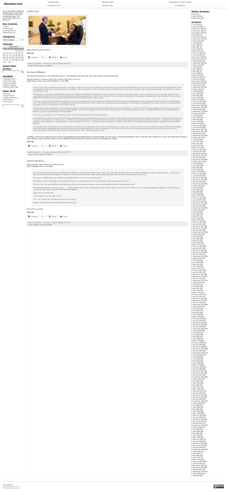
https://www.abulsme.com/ (11, 488)
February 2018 (198, 125)
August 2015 (197, 186)
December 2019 (198, 81)
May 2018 (196, 119)
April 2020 (196, 73)
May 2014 (196, 216)
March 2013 (197, 244)
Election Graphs (108, 2)
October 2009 (197, 327)
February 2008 (198, 367)
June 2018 (196, 117)
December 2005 (198, 419)
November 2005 (198, 421)
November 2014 (198, 204)
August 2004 (197, 451)
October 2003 (197, 469)
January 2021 (197, 55)
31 (22, 60)
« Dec (5, 62)
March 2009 (197, 341)
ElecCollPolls (198, 16)
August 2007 (197, 379)
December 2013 (198, 226)
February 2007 (198, 391)
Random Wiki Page (11, 87)
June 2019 (196, 93)
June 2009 (196, 335)
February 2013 (198, 246)
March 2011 (197, 292)
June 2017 (196, 141)
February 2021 (198, 53)
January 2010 (197, 321)
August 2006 (197, 403)
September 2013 (198, 232)
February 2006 (198, 415)
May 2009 (196, 337)
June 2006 (196, 407)
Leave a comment (46, 66)
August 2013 (197, 234)
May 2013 (196, 240)
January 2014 (197, 224)
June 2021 (196, 45)
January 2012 (197, 272)
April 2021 (196, 49)
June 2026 (196, 25)
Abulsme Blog (53, 2)
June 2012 (196, 262)
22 (16, 57)
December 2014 (198, 202)
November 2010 (198, 300)
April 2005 (196, 435)
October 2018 (197, 109)
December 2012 (198, 250)
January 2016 (197, 176)
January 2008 (197, 369)
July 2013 (196, 236)
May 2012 (196, 264)
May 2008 (196, 361)
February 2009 (198, 343)
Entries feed (8, 28)
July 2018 (196, 115)
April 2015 (196, 194)
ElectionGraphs (198, 18)
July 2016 (196, 164)
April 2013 (196, 242)
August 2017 (197, 137)
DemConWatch (44, 50)
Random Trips (108, 5)
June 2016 (196, 166)
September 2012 (198, 256)
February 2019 (198, 101)
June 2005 (196, 431)
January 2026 (197, 27)
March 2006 (197, 413)
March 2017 (197, 147)
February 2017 (198, 149)
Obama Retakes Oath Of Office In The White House (45, 164)
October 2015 (197, 182)
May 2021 (196, 47)
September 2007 (198, 377)
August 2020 (197, 65)
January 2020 (197, 79)
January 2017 (197, 151)
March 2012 (197, 268)
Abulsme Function (11, 98)
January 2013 (197, 248)
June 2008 (196, 359)
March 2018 (197, 123)
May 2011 (196, 288)
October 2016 (197, 158)
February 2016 (198, 174)
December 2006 (198, 395)
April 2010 (196, 314)
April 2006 (196, 411)
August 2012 (197, 258)
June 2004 (196, 453)
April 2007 (196, 387)
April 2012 (196, 266)
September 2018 (198, 111)
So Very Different (36, 72)
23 (19, 57)
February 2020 (198, 77)
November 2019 (198, 83)
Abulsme (196, 14)
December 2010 (198, 298)
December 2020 (198, 57)
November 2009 (198, 325)
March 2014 (197, 220)
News (36, 66)
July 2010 (196, 308)
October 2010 (197, 302)
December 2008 (198, 347)
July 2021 (196, 43)
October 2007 (197, 375)
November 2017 (198, 131)
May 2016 (196, 168)
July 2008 (196, 357)
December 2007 (198, 371)
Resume (7, 94)
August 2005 (197, 427)
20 (10, 57)
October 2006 (197, 399)
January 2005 (197, 441)
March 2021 (197, 51)
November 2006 (198, 397)
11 (4, 55)
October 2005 (197, 423)
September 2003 (198, 471)
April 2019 (196, 97)
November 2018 (198, 107)
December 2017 (198, 129)
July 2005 (196, 429)
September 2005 (198, 425)
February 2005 (198, 439)
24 (22, 57)
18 (4, 57)
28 (13, 60)
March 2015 (197, 196)
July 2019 (196, 91)
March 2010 (197, 317)
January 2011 (197, 296)
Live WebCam (180, 5)
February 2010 (198, 319)
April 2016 (196, 170)
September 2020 (198, 63)
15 (16, 55)
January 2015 (197, 200)
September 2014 (198, 208)
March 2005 (197, 437)
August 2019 (197, 89)
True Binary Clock (53, 5)
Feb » (10, 62)
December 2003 (198, 465)
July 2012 (196, 260)
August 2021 (197, 41)
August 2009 (197, 331)
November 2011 (198, 276)
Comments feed (10, 30)
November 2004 (198, 445)
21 (13, 57)
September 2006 (198, 401)
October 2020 (197, 61)
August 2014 (197, 210)
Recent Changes (10, 85)
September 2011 (198, 280)
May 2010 (196, 312)
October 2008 (197, 351)
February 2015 (198, 198)
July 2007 (196, 381)
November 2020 (198, 59)
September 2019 (198, 87)
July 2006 (196, 405)
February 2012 (198, 270)
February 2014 (198, 222)
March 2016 (197, 172)
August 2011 (197, 282)
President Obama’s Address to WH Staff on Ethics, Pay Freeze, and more (53, 79)
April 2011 (196, 290)
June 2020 (196, 69)
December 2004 (198, 443)
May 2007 (196, 385)
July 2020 (196, 67)
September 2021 (198, 39)
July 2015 (196, 188)
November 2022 (198, 33)
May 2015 (196, 192)
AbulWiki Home (9, 79)
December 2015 (198, 178)
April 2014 (196, 218)
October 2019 (197, 85)
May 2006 (196, 409)
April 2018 (196, 121)
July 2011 (196, 284)
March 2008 (197, 365)
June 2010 (196, 310)
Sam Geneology (10, 81)
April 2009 (196, 339)
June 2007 (196, 383)
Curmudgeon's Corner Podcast (180, 2)
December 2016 (198, 153)
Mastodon (6, 20)
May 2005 (196, 433)
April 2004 (196, 457)
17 (22, 55)
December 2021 (198, 37)
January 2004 (197, 463)
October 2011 (197, 278)
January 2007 (197, 393)
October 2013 (197, 230)
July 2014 (196, 212)
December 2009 (198, 323)
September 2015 (198, 184)
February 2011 (198, 294)
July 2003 (196, 475)
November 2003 (198, 467)
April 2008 (196, 363)
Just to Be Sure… (36, 161)
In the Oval (33, 11)
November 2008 (198, 349)
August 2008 (197, 355)
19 (7, 57)
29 (16, 60)
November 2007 (198, 373)
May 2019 (196, 95)
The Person (8, 102)
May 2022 (196, 35)
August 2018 (197, 113)
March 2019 (197, 99)
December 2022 (198, 31)
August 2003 (197, 473)
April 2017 (196, 145)
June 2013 (196, 238)
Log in (6, 26)
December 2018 (198, 105)
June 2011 (196, 286)
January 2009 (197, 345)
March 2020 (197, 75)
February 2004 (198, 461)
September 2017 (198, 135)
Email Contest (9, 96)
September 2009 (198, 329)
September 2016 (198, 160)
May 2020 (196, 71)
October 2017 (197, 133)
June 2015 (196, 190)
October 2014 (197, 206)
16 (19, 55)
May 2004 (196, 455)
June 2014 (196, 214)
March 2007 (197, 389)
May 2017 (196, 143)
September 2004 (198, 449)
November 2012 (198, 252)
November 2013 (198, 228)
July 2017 (196, 139)
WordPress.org (9, 33)
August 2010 (197, 306)
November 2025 (198, 29)
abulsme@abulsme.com (11, 486)
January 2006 (197, 417)
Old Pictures (8, 100)
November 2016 (198, 156)
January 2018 (197, 127)
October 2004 (197, 447)
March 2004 (197, 459)
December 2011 (198, 274)
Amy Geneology (10, 83)
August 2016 (197, 162)
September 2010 (198, 304)
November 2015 (198, 180)
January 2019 (197, 103)
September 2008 (198, 353)
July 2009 (196, 333)
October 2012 (197, 254)
